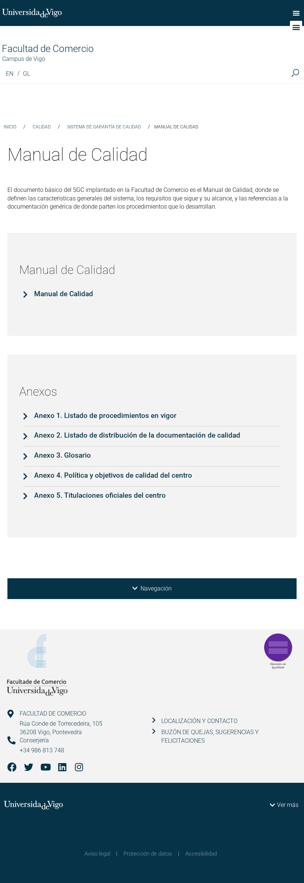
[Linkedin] (62, 767)
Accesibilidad (201, 853)
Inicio (10, 127)
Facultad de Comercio (48, 48)
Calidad (42, 127)
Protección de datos (147, 853)
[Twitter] (28, 767)
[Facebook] (12, 767)
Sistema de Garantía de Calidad (104, 127)
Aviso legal (97, 853)
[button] (296, 13)
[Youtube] (45, 767)
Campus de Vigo (23, 58)
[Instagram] (78, 767)
